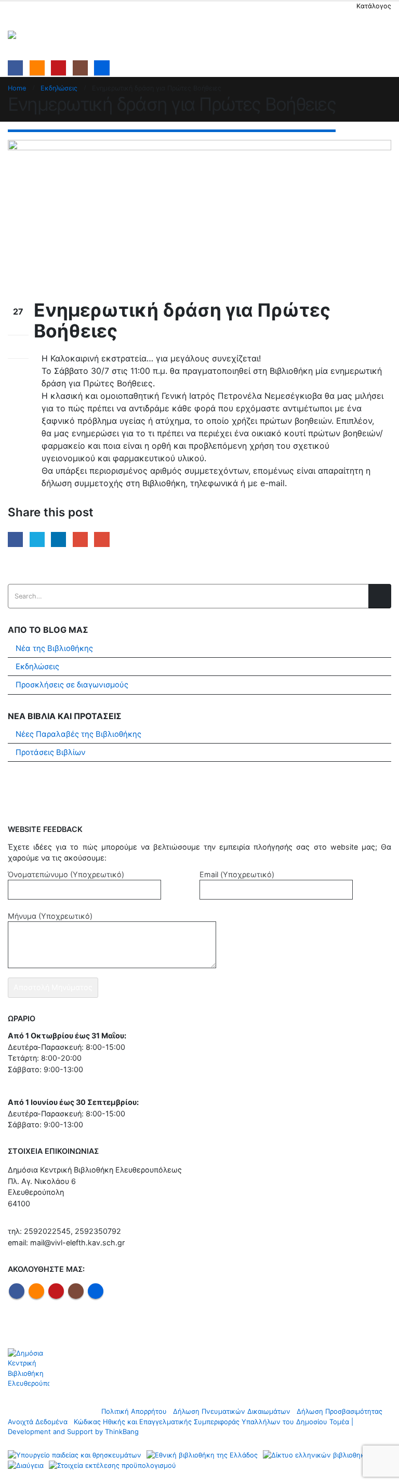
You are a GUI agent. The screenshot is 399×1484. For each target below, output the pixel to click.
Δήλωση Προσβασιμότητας (339, 1411)
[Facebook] (15, 67)
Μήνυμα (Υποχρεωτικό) (50, 916)
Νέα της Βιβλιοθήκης (54, 648)
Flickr (95, 1291)
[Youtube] (58, 67)
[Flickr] (101, 67)
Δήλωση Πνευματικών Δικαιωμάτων (231, 1411)
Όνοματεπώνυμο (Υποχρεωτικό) (66, 874)
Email (101, 539)
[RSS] (37, 67)
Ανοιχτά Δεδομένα (38, 1421)
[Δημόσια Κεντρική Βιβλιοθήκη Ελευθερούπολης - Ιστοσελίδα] (36, 35)
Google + (80, 539)
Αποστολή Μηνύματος (53, 987)
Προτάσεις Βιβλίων (51, 752)
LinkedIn (58, 539)
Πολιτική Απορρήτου (134, 1411)
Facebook (15, 539)
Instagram (76, 1291)
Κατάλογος (373, 6)
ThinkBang (122, 1431)
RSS (36, 1291)
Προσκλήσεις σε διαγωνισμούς (72, 684)
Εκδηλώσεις (37, 666)
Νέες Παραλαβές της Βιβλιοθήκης (78, 734)
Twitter (37, 539)
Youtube (56, 1291)
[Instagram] (80, 67)
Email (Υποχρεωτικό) (237, 874)
